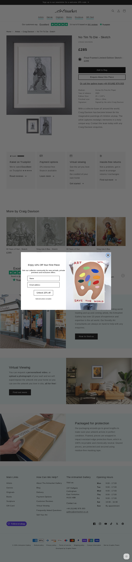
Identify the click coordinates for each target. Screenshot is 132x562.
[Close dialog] (108, 255)
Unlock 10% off (43, 293)
